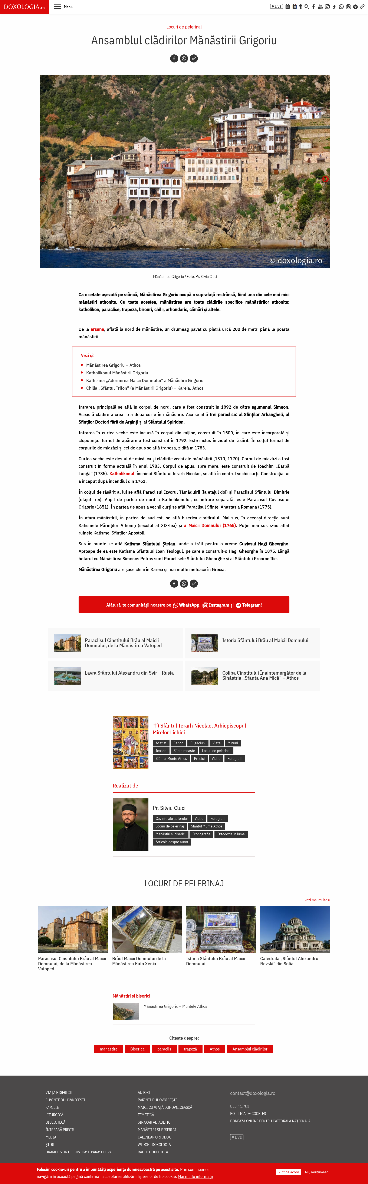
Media (51, 1137)
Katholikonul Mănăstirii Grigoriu (117, 372)
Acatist (161, 743)
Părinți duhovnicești (157, 1100)
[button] (63, 6)
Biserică (137, 1049)
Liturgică (54, 1115)
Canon (178, 743)
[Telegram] (356, 6)
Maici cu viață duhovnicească (165, 1107)
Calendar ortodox (154, 1137)
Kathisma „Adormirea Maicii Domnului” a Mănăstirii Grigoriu (145, 380)
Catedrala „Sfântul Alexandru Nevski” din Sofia (289, 961)
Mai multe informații (195, 1176)
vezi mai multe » (317, 899)
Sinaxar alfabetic (154, 1122)
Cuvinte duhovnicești (65, 1100)
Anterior (42, 179)
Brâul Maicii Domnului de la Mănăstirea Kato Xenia (139, 961)
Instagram (219, 605)
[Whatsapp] (184, 58)
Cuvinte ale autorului (172, 818)
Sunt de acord (288, 1172)
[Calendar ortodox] (287, 6)
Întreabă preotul (61, 1130)
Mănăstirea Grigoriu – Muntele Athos (175, 1006)
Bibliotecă (55, 1122)
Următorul (325, 179)
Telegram (251, 605)
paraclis (164, 1049)
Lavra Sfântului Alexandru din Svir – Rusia (129, 672)
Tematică (146, 1115)
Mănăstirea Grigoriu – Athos (113, 365)
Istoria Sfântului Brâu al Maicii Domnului (265, 640)
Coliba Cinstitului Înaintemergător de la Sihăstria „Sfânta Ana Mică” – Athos (264, 675)
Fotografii (234, 758)
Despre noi (240, 1106)
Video (216, 758)
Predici (199, 758)
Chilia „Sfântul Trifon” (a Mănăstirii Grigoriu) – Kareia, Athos (145, 388)
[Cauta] (307, 6)
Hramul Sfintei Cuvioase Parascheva (79, 1152)
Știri (50, 1145)
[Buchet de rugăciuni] (301, 6)
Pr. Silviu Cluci (169, 807)
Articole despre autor (172, 841)
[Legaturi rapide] (362, 6)
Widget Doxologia (154, 1145)
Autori (144, 1092)
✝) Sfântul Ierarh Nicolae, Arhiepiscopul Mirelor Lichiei (199, 729)
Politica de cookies (248, 1114)
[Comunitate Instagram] (348, 6)
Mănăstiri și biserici (170, 834)
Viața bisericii (59, 1092)
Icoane (161, 750)
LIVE (278, 6)
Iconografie (201, 834)
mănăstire (109, 1049)
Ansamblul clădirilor (250, 1049)
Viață (217, 743)
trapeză (190, 1049)
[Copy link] (194, 58)
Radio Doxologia (153, 1152)
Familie (52, 1107)
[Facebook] (313, 6)
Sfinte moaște (184, 750)
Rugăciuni (198, 743)
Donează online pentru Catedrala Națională (270, 1121)
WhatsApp (189, 605)
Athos (215, 1049)
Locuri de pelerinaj (184, 27)
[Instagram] (327, 6)
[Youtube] (320, 6)
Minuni (233, 743)
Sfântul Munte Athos (171, 758)
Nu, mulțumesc (316, 1172)
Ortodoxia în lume (231, 834)
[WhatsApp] (341, 6)
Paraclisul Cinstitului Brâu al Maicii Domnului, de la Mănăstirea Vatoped (123, 643)
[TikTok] (334, 6)
